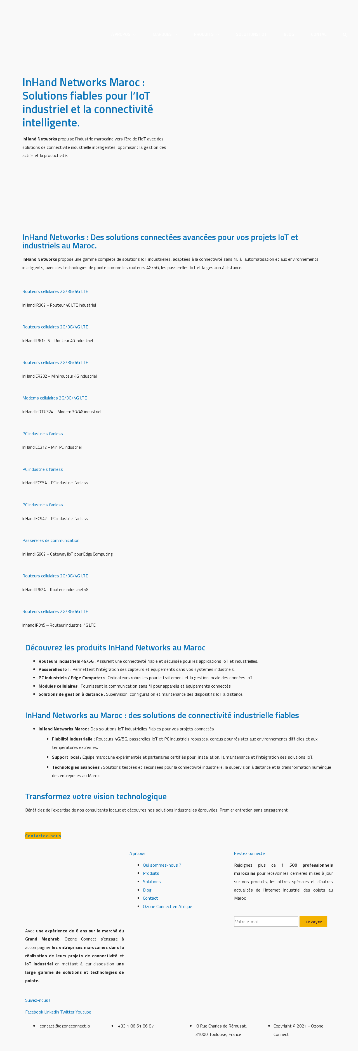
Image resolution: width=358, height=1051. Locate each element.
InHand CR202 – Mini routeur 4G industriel (59, 376)
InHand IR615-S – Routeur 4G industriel (57, 340)
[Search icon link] (345, 34)
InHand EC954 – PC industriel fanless (55, 482)
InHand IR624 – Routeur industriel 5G (55, 589)
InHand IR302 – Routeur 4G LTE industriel (59, 305)
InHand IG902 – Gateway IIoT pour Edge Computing (67, 554)
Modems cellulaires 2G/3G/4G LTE (54, 397)
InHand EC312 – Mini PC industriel (52, 447)
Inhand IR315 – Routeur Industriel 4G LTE (59, 625)
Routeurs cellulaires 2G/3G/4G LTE (55, 291)
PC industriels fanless (42, 433)
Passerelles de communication (50, 540)
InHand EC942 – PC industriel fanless (55, 518)
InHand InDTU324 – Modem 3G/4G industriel (61, 411)
